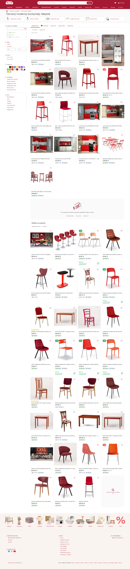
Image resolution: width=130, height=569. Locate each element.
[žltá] (17, 67)
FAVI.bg (111, 562)
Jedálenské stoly (11, 85)
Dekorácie (19, 526)
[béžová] (15, 69)
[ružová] (19, 67)
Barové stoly (10, 87)
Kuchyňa (60, 526)
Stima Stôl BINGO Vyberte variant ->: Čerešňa (91, 60)
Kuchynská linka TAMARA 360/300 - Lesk (42, 158)
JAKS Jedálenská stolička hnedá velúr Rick (114, 254)
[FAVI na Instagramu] (11, 551)
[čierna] (10, 67)
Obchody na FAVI (64, 539)
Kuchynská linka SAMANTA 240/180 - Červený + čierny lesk (47, 93)
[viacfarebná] (22, 69)
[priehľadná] (19, 69)
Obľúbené (45, 25)
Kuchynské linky (11, 89)
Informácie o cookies (65, 554)
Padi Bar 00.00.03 (83, 501)
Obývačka (80, 526)
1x (38, 329)
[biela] (8, 67)
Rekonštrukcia (50, 526)
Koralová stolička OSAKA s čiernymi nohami (90, 468)
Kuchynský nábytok (26, 11)
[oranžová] (10, 69)
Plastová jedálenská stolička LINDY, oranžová (67, 364)
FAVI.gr (116, 562)
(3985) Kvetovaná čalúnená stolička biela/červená (92, 293)
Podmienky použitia (65, 552)
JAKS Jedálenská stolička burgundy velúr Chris (115, 403)
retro (8, 99)
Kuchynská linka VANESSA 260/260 (40, 60)
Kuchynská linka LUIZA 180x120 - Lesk (89, 158)
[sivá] (24, 67)
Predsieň (110, 526)
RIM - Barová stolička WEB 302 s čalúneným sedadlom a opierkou (72, 126)
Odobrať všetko (70, 215)
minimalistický (11, 105)
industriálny (10, 107)
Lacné (8, 44)
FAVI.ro (82, 562)
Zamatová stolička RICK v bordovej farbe (66, 501)
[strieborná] (10, 72)
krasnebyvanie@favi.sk (15, 537)
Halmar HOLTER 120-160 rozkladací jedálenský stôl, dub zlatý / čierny (49, 254)
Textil (29, 526)
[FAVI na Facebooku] (9, 551)
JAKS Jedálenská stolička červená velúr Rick (43, 364)
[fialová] (22, 67)
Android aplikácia (118, 537)
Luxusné (9, 46)
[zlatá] (8, 72)
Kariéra (10, 542)
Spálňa (90, 526)
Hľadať (89, 2)
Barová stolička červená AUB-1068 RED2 (42, 293)
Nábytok (9, 526)
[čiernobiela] (24, 69)
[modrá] (15, 67)
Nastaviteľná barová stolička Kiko (64, 293)
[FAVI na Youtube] (15, 551)
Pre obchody (63, 548)
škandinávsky (10, 97)
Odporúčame (35, 25)
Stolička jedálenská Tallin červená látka (65, 403)
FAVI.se (101, 562)
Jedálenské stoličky (12, 79)
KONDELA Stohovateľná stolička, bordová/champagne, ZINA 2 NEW (49, 331)
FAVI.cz (73, 562)
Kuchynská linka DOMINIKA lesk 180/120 (89, 126)
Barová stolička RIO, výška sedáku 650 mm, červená (45, 126)
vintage (9, 101)
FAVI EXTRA (63, 550)
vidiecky (9, 103)
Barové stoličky (11, 81)
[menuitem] (9, 7)
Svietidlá (39, 526)
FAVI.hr (92, 562)
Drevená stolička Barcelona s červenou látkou (91, 403)
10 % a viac (10, 59)
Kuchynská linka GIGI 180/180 (63, 158)
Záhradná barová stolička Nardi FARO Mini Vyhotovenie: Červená (96, 93)
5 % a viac (9, 57)
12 (50, 36)
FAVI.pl (78, 562)
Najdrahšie (70, 25)
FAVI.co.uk (106, 562)
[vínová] (17, 69)
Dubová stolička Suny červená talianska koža (43, 501)
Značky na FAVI (64, 542)
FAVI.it (96, 562)
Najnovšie (53, 25)
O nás (61, 537)
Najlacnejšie (61, 25)
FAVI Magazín (63, 546)
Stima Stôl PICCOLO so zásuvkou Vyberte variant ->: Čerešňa (47, 435)
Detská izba (100, 526)
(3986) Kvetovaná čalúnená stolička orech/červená (68, 435)
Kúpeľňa (70, 526)
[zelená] (8, 69)
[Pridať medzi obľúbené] (74, 69)
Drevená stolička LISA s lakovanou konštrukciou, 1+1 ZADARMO (95, 254)
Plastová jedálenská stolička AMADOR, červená (91, 364)
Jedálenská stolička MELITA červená (112, 331)
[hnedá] (12, 69)
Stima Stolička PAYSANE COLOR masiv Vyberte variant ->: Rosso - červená (99, 331)
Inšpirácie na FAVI (64, 544)
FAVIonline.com (12, 562)
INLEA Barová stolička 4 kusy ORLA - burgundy (67, 254)
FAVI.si (120, 562)
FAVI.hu (87, 562)
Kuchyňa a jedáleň (14, 11)
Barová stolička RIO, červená (62, 60)
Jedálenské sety (11, 83)
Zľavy (120, 526)
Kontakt (10, 539)
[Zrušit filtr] (12, 109)
